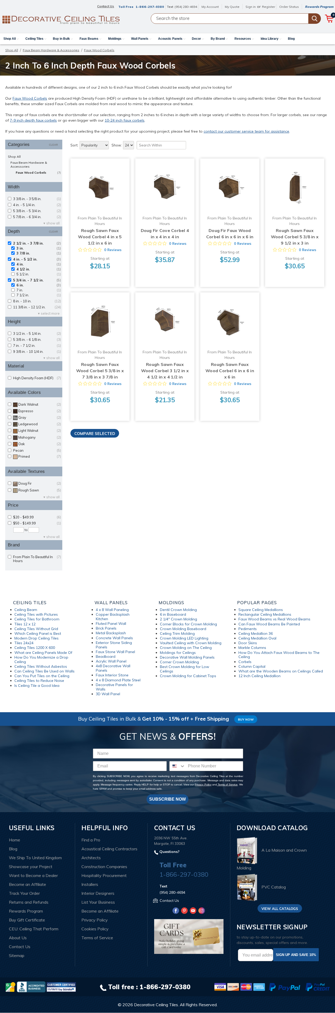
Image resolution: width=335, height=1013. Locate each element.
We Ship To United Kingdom (35, 857)
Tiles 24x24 (24, 643)
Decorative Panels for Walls (114, 687)
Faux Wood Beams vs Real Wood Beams (274, 619)
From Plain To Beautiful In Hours (37, 559)
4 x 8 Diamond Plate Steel (118, 680)
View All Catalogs (279, 909)
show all (53, 223)
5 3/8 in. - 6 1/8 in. (37, 340)
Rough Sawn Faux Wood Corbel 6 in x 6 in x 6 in (229, 371)
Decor (197, 39)
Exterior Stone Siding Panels (114, 644)
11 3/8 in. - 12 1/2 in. (37, 307)
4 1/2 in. (38, 269)
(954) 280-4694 (186, 7)
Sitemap (16, 955)
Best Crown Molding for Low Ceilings (184, 669)
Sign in (250, 7)
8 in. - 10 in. (37, 301)
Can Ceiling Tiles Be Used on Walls (44, 671)
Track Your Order (24, 893)
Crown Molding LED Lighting (184, 638)
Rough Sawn (39, 490)
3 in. (38, 248)
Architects (91, 857)
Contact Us (19, 946)
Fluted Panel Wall (111, 623)
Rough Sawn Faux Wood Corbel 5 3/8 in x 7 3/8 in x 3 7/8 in (100, 371)
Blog (291, 39)
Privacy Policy (203, 784)
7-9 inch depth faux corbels (33, 120)
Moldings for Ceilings (178, 652)
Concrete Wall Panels (114, 638)
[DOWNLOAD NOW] (31, 986)
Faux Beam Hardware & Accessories (51, 50)
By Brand (218, 39)
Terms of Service (227, 784)
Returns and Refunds (28, 902)
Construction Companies (104, 866)
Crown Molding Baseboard (183, 628)
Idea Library (270, 39)
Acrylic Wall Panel (111, 661)
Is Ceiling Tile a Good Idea (36, 685)
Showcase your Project (30, 866)
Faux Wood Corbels (30, 98)
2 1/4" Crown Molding (178, 619)
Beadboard (105, 656)
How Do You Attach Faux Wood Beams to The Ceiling (279, 654)
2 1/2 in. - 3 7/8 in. (37, 243)
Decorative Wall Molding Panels (187, 657)
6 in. (38, 285)
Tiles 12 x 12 (25, 624)
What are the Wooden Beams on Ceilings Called (280, 671)
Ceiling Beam (25, 609)
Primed (39, 457)
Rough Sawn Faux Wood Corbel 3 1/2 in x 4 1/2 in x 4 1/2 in (165, 371)
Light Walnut (39, 431)
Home (14, 839)
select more (50, 313)
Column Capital (251, 666)
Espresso (39, 411)
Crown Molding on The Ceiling (186, 647)
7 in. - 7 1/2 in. (37, 346)
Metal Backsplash (111, 633)
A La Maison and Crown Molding (272, 859)
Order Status (289, 7)
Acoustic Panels (170, 39)
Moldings (115, 39)
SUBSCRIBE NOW (167, 799)
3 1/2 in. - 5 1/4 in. (37, 334)
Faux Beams (89, 39)
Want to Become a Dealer (33, 875)
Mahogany (39, 437)
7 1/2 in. (38, 295)
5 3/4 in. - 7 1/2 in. (37, 280)
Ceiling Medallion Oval (257, 638)
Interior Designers (97, 893)
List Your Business (98, 902)
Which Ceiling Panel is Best (37, 633)
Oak (39, 444)
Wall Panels (140, 39)
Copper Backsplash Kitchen (113, 616)
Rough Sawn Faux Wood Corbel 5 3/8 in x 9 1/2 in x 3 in (295, 237)
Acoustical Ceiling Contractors (109, 848)
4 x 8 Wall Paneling (112, 609)
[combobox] (177, 766)
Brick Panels (106, 628)
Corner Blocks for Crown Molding (188, 624)
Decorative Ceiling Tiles (156, 1004)
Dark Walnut (39, 404)
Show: (116, 145)
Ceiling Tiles (34, 39)
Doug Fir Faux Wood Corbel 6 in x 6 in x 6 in (229, 233)
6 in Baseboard (173, 614)
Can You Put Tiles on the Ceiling (41, 676)
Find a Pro (90, 839)
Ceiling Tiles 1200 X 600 (34, 647)
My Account (210, 7)
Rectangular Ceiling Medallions (264, 614)
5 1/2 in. (38, 274)
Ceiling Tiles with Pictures (36, 614)
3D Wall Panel (108, 694)
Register (268, 7)
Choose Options (99, 193)
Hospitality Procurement (104, 875)
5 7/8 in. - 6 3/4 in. (37, 217)
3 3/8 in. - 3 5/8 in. (37, 199)
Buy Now (246, 719)
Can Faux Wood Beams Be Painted (269, 624)
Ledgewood (39, 424)
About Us (18, 937)
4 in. (38, 264)
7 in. (38, 290)
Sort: (74, 145)
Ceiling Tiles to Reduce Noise (39, 680)
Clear (53, 144)
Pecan (37, 450)
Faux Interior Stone (112, 675)
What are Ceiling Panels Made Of (43, 652)
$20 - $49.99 (37, 517)
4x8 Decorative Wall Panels (113, 668)
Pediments (247, 628)
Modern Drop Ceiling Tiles (36, 638)
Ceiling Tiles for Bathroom (36, 619)
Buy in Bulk (62, 39)
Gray (39, 418)
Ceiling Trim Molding (177, 633)
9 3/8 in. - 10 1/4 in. (37, 352)
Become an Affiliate (27, 884)
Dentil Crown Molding (178, 609)
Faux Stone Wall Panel (115, 651)
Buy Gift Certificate (27, 920)
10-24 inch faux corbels (124, 120)
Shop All (9, 39)
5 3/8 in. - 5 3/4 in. (37, 211)
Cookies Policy (95, 928)
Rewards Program (319, 7)
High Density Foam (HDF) (37, 378)
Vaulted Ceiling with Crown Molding (190, 643)
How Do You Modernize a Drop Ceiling (41, 659)
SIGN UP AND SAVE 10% (296, 955)
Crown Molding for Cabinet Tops (188, 676)
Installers (89, 884)
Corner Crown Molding (179, 662)
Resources (243, 39)
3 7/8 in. (38, 253)
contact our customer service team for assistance (246, 131)
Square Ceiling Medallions (260, 609)
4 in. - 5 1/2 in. (37, 259)
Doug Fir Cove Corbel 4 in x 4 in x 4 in (165, 233)
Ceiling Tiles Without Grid (36, 628)
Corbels (245, 661)
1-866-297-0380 (150, 7)
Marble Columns (252, 647)
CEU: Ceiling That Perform (33, 928)
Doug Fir (39, 483)
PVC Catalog (273, 887)
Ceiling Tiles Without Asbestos (40, 666)
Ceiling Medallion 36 (255, 633)
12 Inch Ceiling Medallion (259, 676)
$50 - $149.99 (37, 523)
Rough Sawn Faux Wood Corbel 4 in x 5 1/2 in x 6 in (100, 237)
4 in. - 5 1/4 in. (37, 205)
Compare (98, 183)
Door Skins (247, 643)
